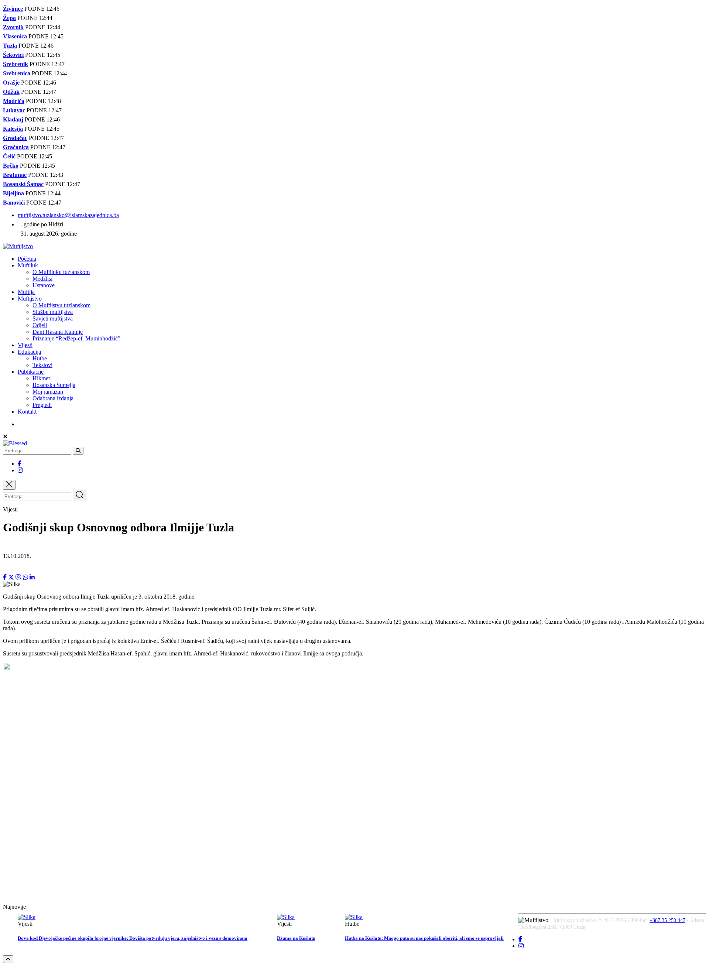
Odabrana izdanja (52, 398)
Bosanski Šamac (23, 184)
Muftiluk (28, 265)
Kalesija (13, 129)
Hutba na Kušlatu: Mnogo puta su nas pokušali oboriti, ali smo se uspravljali (424, 938)
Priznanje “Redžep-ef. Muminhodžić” (76, 338)
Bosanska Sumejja (53, 385)
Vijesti (25, 345)
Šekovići (13, 55)
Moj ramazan (47, 391)
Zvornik (13, 27)
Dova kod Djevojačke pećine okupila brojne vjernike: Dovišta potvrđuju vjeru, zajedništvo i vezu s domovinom (132, 938)
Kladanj (13, 119)
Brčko (10, 165)
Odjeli (39, 325)
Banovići (14, 202)
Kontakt (27, 411)
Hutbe (39, 358)
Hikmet (41, 378)
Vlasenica (15, 36)
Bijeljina (13, 193)
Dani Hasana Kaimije (57, 332)
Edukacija (29, 352)
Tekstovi (42, 365)
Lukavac (14, 110)
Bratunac (15, 175)
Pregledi (42, 405)
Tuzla (10, 45)
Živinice (13, 9)
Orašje (11, 82)
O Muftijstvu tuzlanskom (61, 305)
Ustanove (43, 285)
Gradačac (15, 138)
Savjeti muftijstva (52, 318)
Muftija (26, 292)
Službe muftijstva (52, 312)
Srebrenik (15, 64)
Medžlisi (42, 278)
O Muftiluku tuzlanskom (61, 272)
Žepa (9, 18)
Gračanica (16, 147)
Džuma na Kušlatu (296, 938)
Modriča (13, 101)
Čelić (9, 156)
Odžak (11, 92)
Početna (27, 259)
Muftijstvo (30, 298)
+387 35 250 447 (667, 920)
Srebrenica (16, 73)
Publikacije (31, 372)
